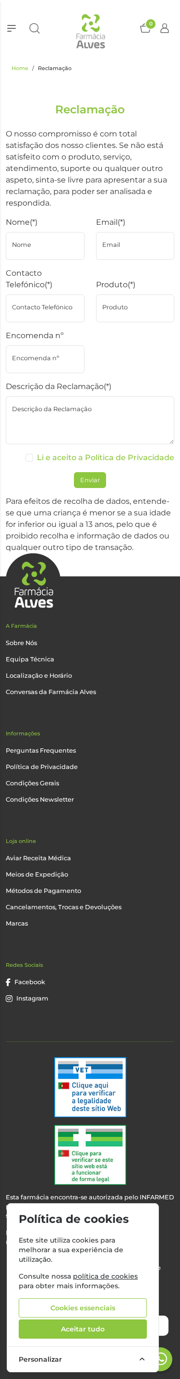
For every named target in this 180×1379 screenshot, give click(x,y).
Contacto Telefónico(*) (29, 278)
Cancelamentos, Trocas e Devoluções (63, 907)
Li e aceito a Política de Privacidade (105, 457)
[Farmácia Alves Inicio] (90, 28)
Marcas (17, 923)
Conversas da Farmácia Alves (51, 692)
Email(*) (110, 222)
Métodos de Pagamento (43, 890)
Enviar (90, 480)
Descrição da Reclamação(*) (58, 386)
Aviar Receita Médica (38, 858)
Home (20, 68)
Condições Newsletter (40, 799)
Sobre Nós (21, 643)
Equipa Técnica (30, 659)
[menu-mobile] (11, 28)
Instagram (32, 998)
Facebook (29, 982)
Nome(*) (21, 222)
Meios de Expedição (37, 874)
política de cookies (105, 1276)
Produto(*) (115, 284)
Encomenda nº (35, 335)
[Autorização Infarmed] (90, 1155)
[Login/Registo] (164, 28)
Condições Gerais (32, 783)
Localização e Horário (39, 675)
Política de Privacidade (42, 766)
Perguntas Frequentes (41, 750)
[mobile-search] (34, 28)
